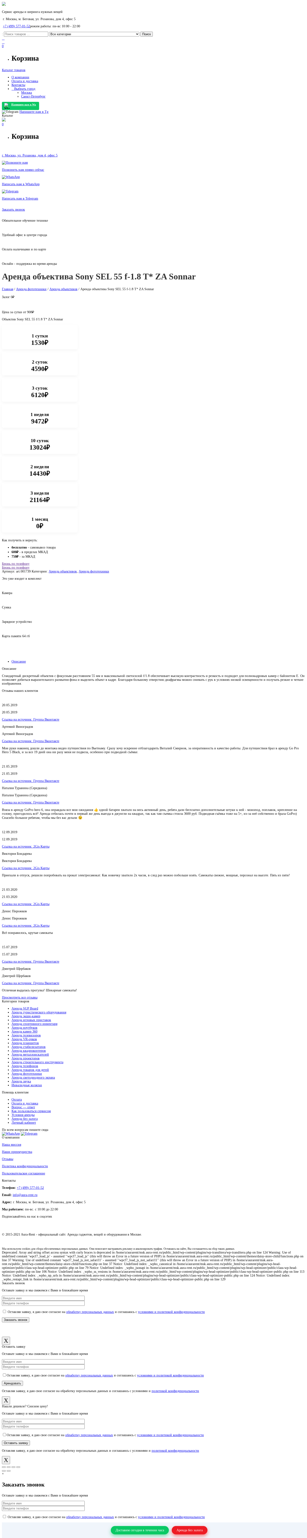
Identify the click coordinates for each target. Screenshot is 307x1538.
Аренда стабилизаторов (29, 1047)
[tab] (158, 662)
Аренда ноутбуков (24, 1027)
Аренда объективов (63, 289)
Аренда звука (21, 1081)
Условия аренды (23, 1115)
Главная (7, 289)
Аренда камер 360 (24, 1031)
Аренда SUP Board (25, 1008)
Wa (23, 104)
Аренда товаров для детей (30, 1070)
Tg (33, 112)
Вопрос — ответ (23, 1107)
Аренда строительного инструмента (37, 1062)
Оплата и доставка (25, 1103)
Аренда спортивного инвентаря (34, 1024)
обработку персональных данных (90, 1312)
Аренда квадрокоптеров (29, 1050)
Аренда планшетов (25, 1043)
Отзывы (7, 1159)
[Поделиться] (9, 1467)
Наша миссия (11, 1144)
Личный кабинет (24, 1122)
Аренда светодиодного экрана (33, 1077)
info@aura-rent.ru (25, 1195)
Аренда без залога (25, 1119)
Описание (19, 661)
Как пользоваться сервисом (31, 1111)
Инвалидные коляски (27, 1085)
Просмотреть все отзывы (19, 997)
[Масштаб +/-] (18, 1467)
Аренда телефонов (25, 1066)
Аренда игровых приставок (31, 1020)
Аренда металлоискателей (30, 1054)
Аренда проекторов (26, 1058)
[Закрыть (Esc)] (4, 1467)
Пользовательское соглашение (23, 1173)
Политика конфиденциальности (25, 1166)
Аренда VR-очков (24, 1039)
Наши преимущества (17, 1152)
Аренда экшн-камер (26, 1016)
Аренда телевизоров (26, 1035)
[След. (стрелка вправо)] (9, 1471)
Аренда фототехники (31, 289)
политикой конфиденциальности (175, 1391)
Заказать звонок (13, 209)
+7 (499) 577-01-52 (16, 26)
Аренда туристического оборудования (39, 1012)
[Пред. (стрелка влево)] (4, 1471)
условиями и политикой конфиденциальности (171, 1312)
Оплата (17, 1099)
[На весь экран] (13, 1467)
